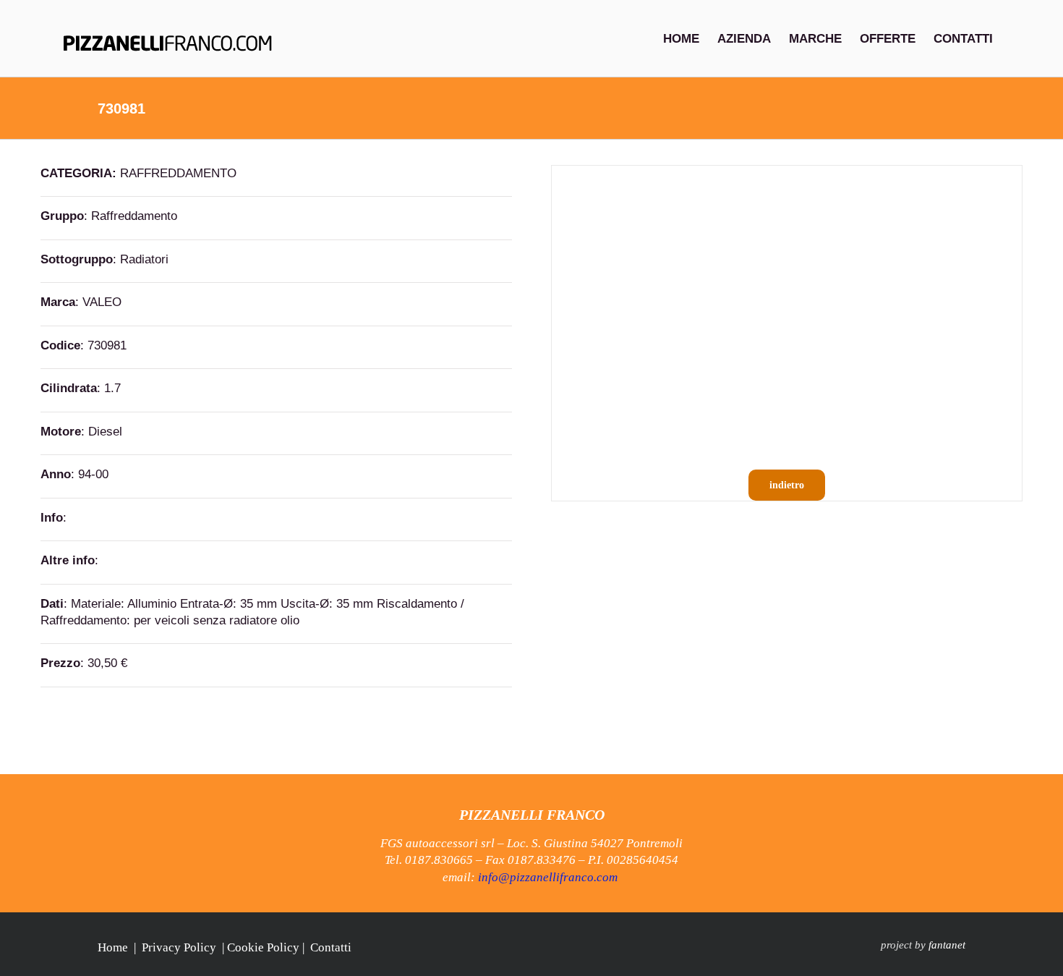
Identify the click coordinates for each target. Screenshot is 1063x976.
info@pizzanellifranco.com (548, 877)
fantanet (946, 945)
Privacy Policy (179, 947)
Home (113, 947)
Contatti (330, 947)
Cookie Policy (263, 947)
